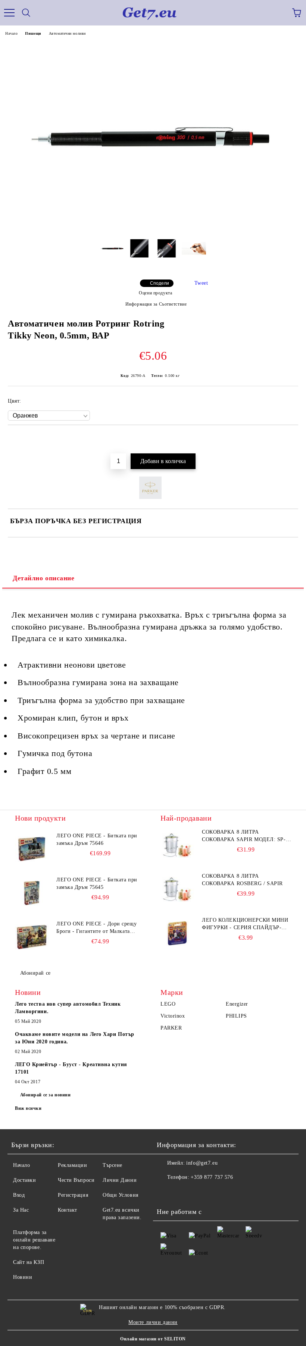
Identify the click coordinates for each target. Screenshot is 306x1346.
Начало (11, 33)
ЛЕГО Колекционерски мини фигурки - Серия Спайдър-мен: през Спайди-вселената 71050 (246, 924)
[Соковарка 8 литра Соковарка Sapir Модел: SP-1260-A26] (177, 845)
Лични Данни (120, 1180)
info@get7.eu (202, 1163)
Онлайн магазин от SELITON (153, 1339)
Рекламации (72, 1165)
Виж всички (28, 1108)
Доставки (24, 1180)
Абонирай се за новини (45, 1094)
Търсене (112, 1165)
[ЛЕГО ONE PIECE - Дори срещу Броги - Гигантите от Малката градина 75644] (32, 937)
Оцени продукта (155, 293)
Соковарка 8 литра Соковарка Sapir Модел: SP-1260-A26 (244, 836)
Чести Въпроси (76, 1180)
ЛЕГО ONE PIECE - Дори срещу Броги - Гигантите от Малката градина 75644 (96, 928)
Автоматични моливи (67, 33)
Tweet (201, 283)
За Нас (21, 1210)
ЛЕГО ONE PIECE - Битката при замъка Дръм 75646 (96, 839)
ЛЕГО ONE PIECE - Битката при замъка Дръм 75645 (96, 883)
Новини (22, 1277)
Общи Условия (120, 1195)
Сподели (159, 283)
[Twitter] (183, 1192)
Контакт (67, 1210)
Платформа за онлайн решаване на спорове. (34, 1240)
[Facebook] (166, 1192)
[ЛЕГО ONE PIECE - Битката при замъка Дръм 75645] (32, 893)
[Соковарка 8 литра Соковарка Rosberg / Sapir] (177, 889)
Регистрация (73, 1195)
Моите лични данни (153, 1322)
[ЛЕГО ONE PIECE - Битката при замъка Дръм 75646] (32, 849)
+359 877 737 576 (212, 1177)
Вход (19, 1195)
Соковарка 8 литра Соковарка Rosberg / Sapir (242, 879)
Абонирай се (35, 973)
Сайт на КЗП (28, 1262)
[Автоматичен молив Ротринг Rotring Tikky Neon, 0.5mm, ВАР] (153, 230)
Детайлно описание (44, 578)
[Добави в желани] (287, 437)
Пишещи (33, 33)
